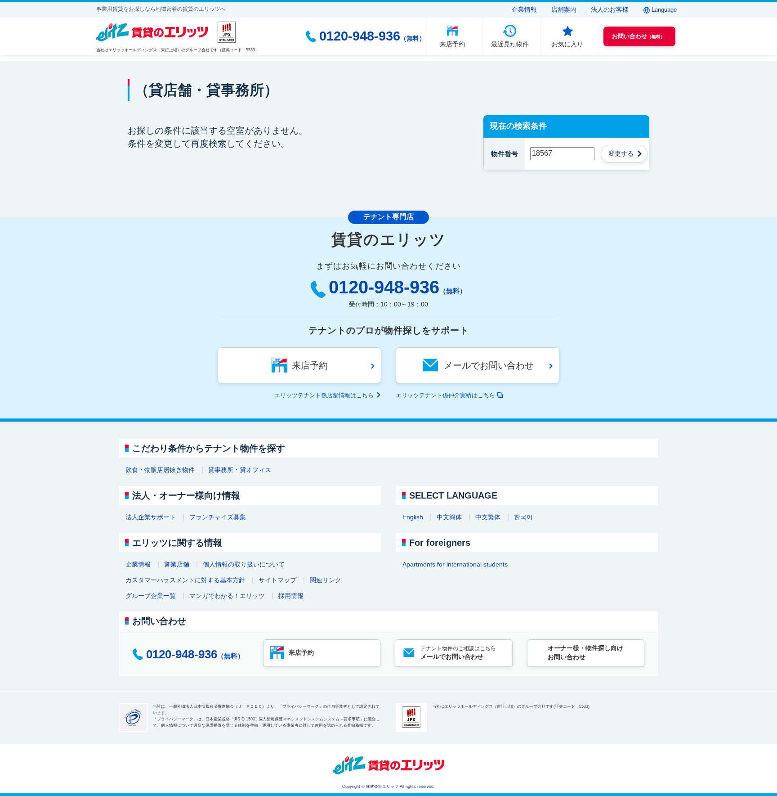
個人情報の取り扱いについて (244, 564)
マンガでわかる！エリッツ (227, 595)
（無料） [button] (638, 36)
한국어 (523, 517)
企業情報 (524, 9)
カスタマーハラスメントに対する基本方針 (185, 580)
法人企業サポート (150, 517)
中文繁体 (487, 517)
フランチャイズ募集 (217, 517)
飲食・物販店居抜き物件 (160, 469)
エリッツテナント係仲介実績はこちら (445, 395)
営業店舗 (176, 564)
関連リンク (325, 580)
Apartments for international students (455, 564)
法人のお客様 (610, 9)
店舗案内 (563, 9)
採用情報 (291, 595)
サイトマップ (277, 580)
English (412, 517)
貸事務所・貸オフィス (239, 469)
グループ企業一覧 (150, 595)
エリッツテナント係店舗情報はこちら (324, 395)
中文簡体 (449, 517)
